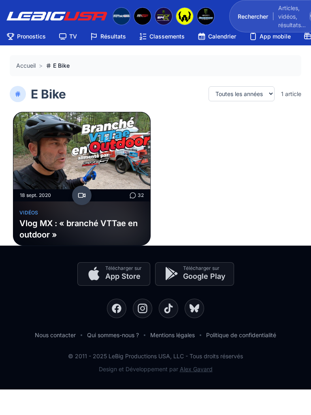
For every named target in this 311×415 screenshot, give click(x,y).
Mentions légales (172, 335)
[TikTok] (168, 308)
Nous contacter (55, 335)
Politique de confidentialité (241, 335)
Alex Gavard (196, 369)
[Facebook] (116, 308)
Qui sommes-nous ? (113, 335)
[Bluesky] (194, 308)
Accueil (26, 65)
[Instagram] (142, 308)
